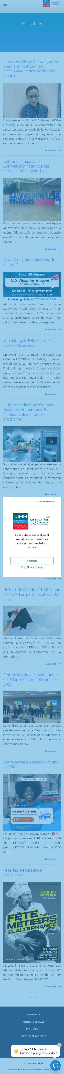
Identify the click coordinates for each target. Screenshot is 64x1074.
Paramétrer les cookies (32, 567)
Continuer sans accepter (44, 501)
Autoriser (32, 560)
